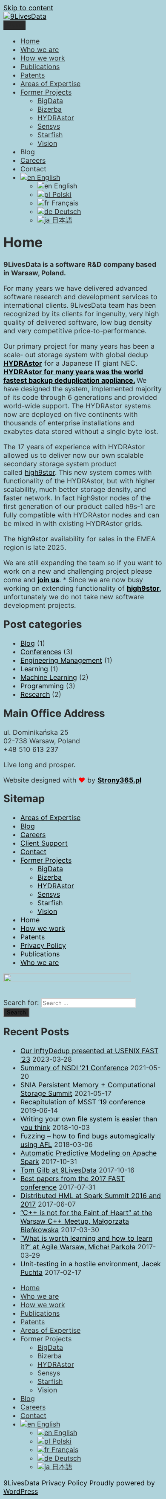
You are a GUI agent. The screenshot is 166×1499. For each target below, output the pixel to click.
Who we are (39, 49)
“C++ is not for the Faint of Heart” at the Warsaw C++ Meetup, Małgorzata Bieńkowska (86, 1221)
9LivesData (21, 1483)
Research (35, 694)
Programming (42, 686)
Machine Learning (48, 677)
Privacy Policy (43, 945)
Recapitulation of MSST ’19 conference (82, 1102)
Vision (47, 143)
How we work (42, 58)
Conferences (40, 651)
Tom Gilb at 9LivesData (58, 1170)
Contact (33, 169)
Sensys (48, 126)
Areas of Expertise (50, 83)
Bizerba (49, 109)
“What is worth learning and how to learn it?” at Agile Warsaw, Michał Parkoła (86, 1242)
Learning (34, 668)
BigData (50, 100)
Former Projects (46, 92)
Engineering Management (61, 660)
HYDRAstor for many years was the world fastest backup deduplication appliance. (73, 375)
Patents (32, 75)
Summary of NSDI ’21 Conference (74, 1067)
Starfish (50, 134)
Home (30, 41)
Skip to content (28, 7)
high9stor (40, 472)
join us (48, 579)
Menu (14, 25)
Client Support (44, 843)
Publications (40, 66)
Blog (27, 151)
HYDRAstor (55, 117)
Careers (33, 160)
